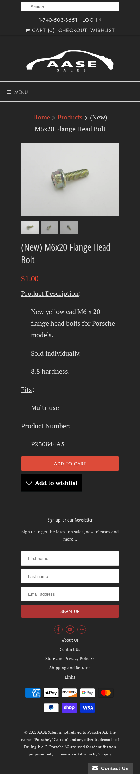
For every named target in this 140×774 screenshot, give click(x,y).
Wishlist (102, 30)
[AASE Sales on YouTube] (70, 629)
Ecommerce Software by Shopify (83, 754)
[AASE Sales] (70, 61)
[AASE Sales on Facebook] (58, 629)
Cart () (42, 30)
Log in (92, 20)
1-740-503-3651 (58, 20)
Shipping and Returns (70, 667)
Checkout (72, 30)
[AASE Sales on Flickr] (81, 629)
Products (70, 117)
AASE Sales (47, 732)
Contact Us (70, 649)
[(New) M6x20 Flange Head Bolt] (70, 179)
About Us (70, 640)
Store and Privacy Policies (70, 658)
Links (70, 677)
